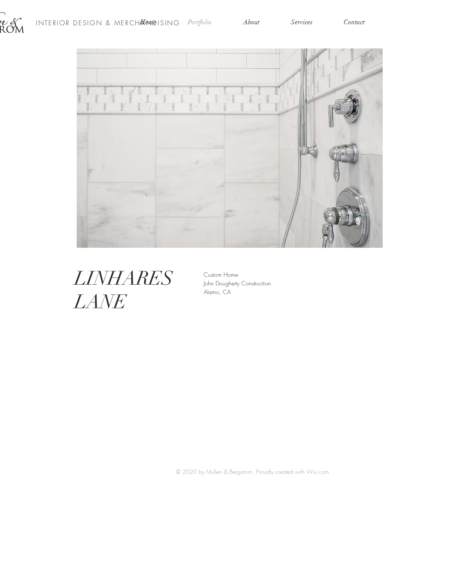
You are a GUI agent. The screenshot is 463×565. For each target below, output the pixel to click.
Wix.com (317, 472)
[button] (230, 148)
